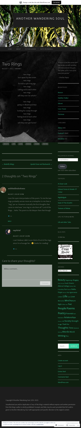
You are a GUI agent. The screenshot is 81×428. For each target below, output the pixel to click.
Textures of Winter (64, 208)
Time (71, 328)
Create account (63, 360)
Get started (56, 2)
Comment (45, 283)
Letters (60, 297)
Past (70, 304)
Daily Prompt (61, 283)
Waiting (60, 332)
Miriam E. (18, 69)
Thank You (65, 324)
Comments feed (63, 377)
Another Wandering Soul (40, 18)
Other (63, 304)
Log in (60, 366)
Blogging (75, 280)
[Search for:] (68, 346)
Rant (74, 313)
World (72, 332)
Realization (61, 317)
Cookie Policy (40, 424)
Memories (61, 301)
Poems (37, 144)
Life (14, 144)
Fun (65, 289)
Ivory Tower (62, 109)
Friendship (61, 289)
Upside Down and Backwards (41, 164)
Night (60, 304)
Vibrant (60, 103)
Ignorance (73, 292)
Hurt (68, 292)
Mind (67, 300)
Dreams (71, 283)
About (18, 49)
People (28, 144)
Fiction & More (30, 49)
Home (10, 49)
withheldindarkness (16, 189)
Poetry (45, 144)
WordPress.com (63, 382)
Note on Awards (46, 49)
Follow (62, 166)
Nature (73, 301)
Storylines (61, 139)
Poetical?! (9, 138)
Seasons (60, 321)
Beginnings (69, 280)
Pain (67, 304)
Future (69, 289)
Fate (75, 286)
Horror (64, 292)
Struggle (60, 324)
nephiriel (17, 230)
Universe (76, 328)
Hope (60, 292)
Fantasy (71, 286)
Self (63, 321)
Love (20, 144)
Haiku (73, 289)
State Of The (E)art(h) (65, 203)
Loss (69, 297)
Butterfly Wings (8, 164)
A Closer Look (62, 184)
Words (65, 331)
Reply (9, 221)
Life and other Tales (64, 222)
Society (68, 321)
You (67, 336)
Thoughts (63, 327)
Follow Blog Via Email (66, 156)
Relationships (70, 317)
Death (66, 283)
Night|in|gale (62, 197)
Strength (75, 321)
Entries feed (62, 371)
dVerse (60, 128)
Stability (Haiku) (63, 98)
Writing (61, 336)
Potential (69, 314)
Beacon (60, 92)
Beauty (6, 144)
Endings (66, 286)
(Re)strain (61, 114)
